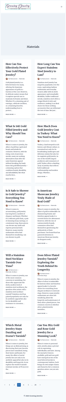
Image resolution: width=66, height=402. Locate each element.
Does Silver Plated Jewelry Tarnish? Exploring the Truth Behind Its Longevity (48, 262)
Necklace (14, 272)
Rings (45, 275)
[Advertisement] (33, 25)
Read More (10, 114)
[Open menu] (61, 6)
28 (35, 385)
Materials (22, 79)
